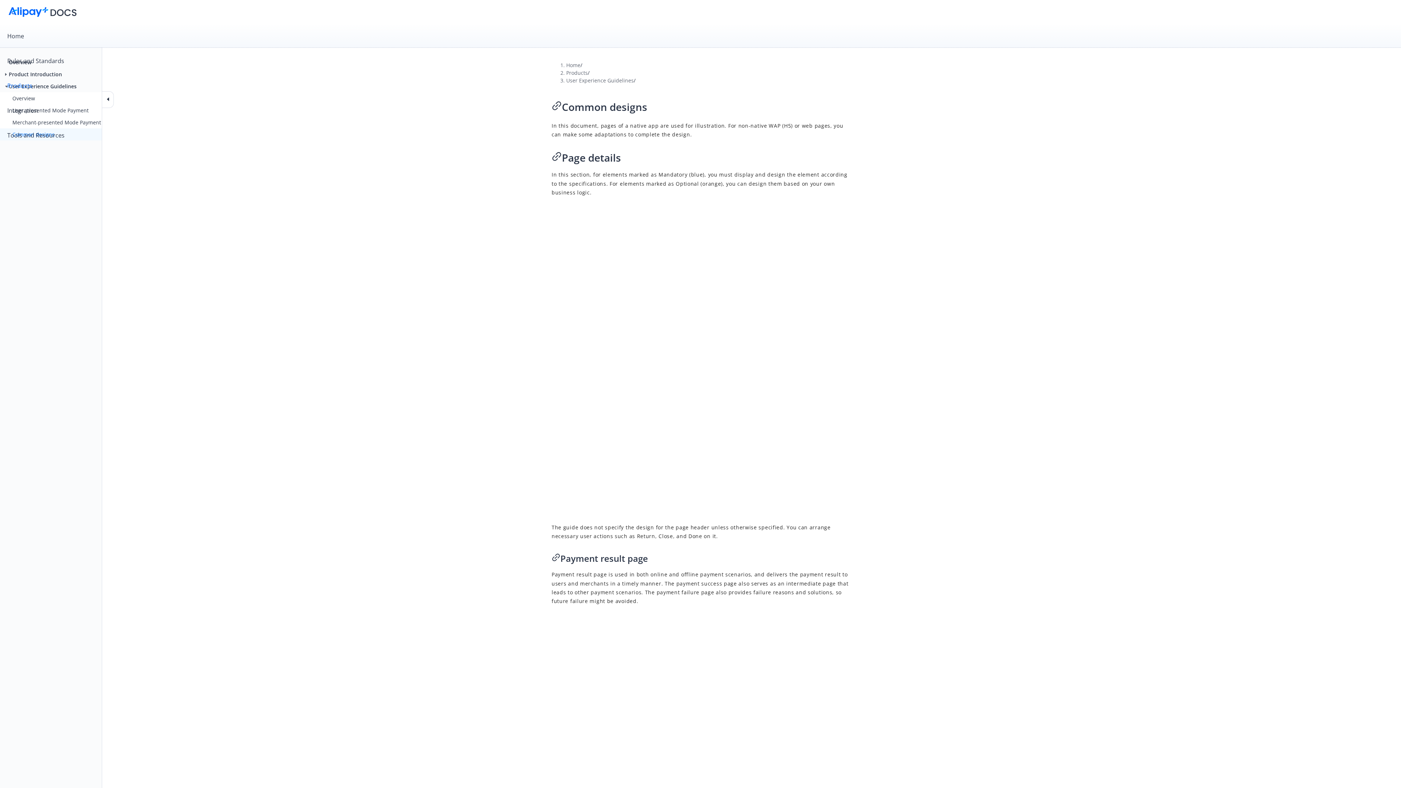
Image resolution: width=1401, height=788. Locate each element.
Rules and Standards (35, 61)
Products (19, 86)
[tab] (700, 36)
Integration (22, 111)
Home (15, 36)
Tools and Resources (36, 135)
